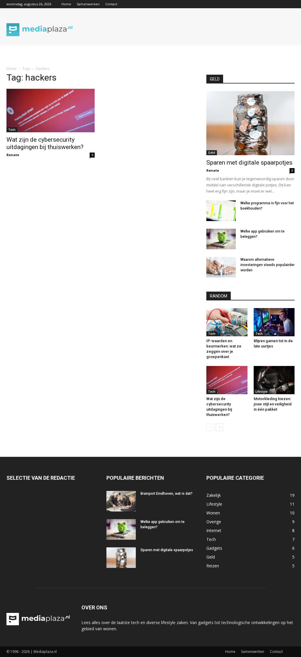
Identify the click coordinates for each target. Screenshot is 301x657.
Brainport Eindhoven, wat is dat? (167, 494)
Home (66, 4)
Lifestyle (261, 391)
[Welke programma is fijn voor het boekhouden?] (221, 210)
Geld (211, 153)
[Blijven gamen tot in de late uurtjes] (274, 322)
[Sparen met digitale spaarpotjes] (250, 123)
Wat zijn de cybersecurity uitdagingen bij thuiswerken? (44, 143)
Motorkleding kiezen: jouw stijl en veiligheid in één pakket (273, 404)
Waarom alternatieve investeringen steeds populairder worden (267, 265)
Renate (12, 155)
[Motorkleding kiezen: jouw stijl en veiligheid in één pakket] (274, 380)
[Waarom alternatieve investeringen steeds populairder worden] (221, 267)
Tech (12, 130)
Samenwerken (88, 4)
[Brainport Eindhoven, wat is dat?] (121, 501)
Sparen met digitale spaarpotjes (249, 162)
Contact (111, 4)
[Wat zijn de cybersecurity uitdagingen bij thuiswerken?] (50, 110)
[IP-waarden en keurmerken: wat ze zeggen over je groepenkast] (227, 322)
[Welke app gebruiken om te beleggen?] (221, 239)
